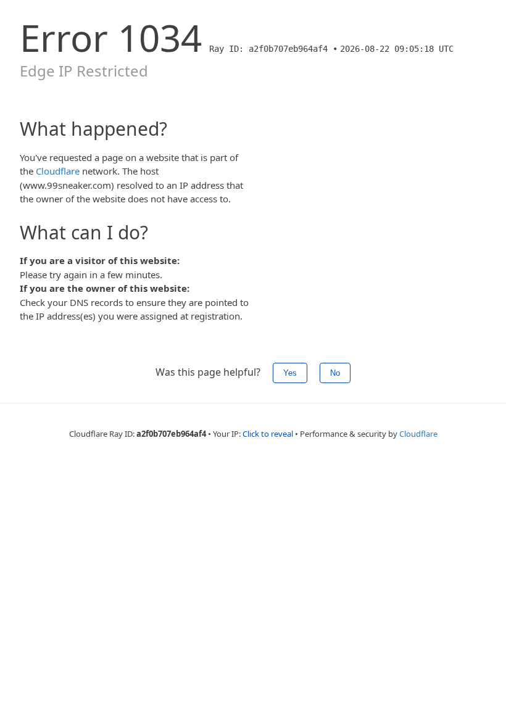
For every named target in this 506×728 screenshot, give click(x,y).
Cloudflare (58, 171)
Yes (290, 373)
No (335, 373)
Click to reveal (268, 433)
